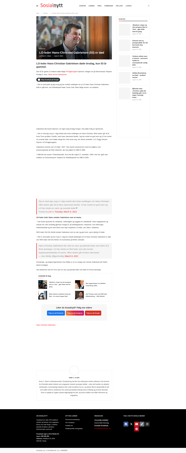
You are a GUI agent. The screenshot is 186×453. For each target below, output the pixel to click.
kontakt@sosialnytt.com (102, 428)
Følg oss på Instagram (74, 313)
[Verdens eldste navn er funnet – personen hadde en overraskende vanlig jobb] (124, 61)
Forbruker (108, 6)
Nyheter (82, 6)
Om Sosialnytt (42, 416)
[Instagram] (147, 424)
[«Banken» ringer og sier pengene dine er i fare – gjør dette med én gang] (42, 284)
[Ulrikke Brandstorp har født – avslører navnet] (124, 78)
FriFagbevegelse (72, 72)
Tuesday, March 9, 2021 (66, 212)
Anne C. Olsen (46, 56)
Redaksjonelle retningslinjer (74, 428)
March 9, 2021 (71, 256)
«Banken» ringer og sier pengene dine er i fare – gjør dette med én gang (60, 284)
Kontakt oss (69, 425)
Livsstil (129, 6)
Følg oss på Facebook (56, 313)
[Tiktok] (142, 424)
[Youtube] (136, 424)
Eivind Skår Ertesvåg (101, 423)
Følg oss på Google (93, 313)
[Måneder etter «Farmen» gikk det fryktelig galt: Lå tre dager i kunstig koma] (124, 93)
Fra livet (119, 6)
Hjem (37, 13)
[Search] (149, 6)
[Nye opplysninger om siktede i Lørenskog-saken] (79, 284)
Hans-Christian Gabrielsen (46, 325)
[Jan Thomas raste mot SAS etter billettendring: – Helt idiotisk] (79, 295)
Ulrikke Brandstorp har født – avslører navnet (139, 75)
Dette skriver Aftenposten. (57, 74)
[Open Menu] (37, 6)
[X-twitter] (131, 424)
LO (50, 212)
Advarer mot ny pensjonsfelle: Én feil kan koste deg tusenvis (140, 44)
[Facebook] (126, 424)
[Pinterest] (136, 429)
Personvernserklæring (72, 419)
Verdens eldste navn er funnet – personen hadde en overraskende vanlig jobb (140, 60)
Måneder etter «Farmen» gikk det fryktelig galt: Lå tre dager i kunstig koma (139, 93)
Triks (99, 6)
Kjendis (91, 6)
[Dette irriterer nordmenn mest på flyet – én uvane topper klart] (42, 295)
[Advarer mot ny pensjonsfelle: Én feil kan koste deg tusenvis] (124, 45)
